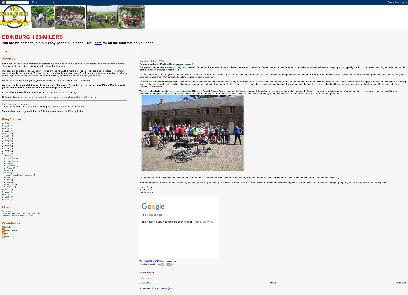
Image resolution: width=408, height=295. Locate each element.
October (10, 163)
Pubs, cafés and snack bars (16, 104)
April (9, 180)
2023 (7, 131)
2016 (7, 149)
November (11, 161)
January (10, 187)
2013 (7, 156)
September (11, 166)
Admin (8, 227)
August (10, 168)
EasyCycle (86, 75)
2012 (7, 189)
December (11, 159)
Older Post (401, 282)
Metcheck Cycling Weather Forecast (17, 215)
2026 (7, 123)
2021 (7, 136)
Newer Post (144, 282)
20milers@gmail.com (86, 97)
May (9, 177)
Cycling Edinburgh (69, 111)
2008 (7, 199)
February (11, 184)
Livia (7, 233)
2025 (7, 126)
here (98, 43)
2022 (7, 133)
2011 (7, 192)
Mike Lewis (10, 237)
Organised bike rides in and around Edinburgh (22, 213)
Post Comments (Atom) (163, 288)
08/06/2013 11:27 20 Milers (154, 261)
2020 (7, 138)
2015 (7, 151)
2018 (7, 144)
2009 (7, 197)
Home (6, 51)
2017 (7, 146)
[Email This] (159, 264)
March (9, 182)
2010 (7, 194)
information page (51, 97)
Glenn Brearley (11, 230)
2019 (7, 141)
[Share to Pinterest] (171, 264)
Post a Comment (145, 278)
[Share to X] (165, 264)
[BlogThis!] (162, 264)
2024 (7, 128)
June (9, 173)
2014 (7, 154)
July (9, 170)
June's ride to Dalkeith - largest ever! (20, 175)
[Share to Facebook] (168, 264)
